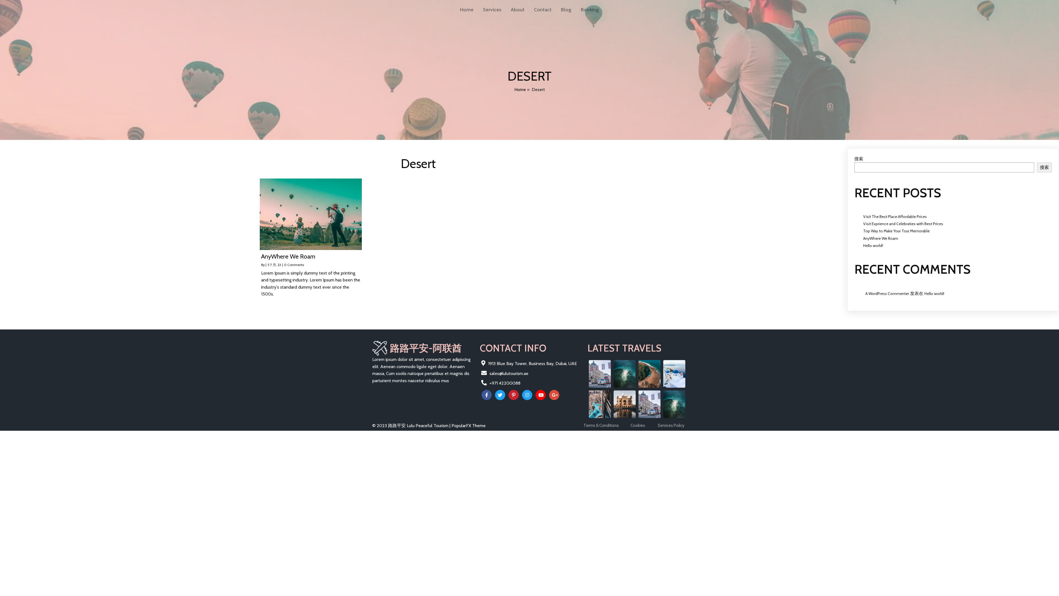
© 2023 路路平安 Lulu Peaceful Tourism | (411, 425)
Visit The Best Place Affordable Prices (895, 216)
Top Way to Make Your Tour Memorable (896, 230)
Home (520, 89)
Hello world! (873, 245)
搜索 (858, 158)
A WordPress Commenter (887, 293)
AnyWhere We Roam (880, 238)
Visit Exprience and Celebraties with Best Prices (903, 223)
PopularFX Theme (468, 425)
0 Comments (294, 265)
